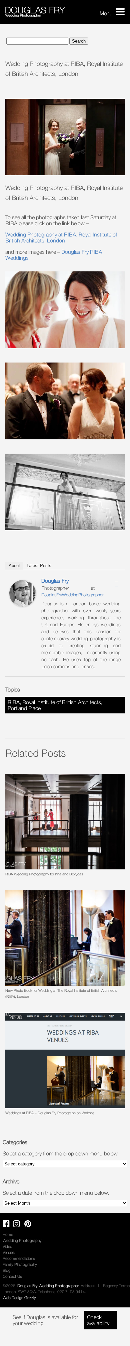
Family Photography (20, 1264)
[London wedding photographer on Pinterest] (29, 1225)
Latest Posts (39, 565)
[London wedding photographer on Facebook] (8, 1225)
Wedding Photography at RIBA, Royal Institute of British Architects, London (61, 237)
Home (8, 1234)
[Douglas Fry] (22, 605)
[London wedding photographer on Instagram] (18, 1225)
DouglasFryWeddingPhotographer (72, 594)
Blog (7, 1270)
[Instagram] (108, 582)
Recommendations (19, 1258)
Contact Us (12, 1276)
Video (7, 1246)
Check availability (98, 1320)
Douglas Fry (55, 581)
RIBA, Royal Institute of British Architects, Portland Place (55, 705)
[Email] (116, 584)
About (14, 565)
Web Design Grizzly (19, 1297)
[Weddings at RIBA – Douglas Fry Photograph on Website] (65, 1060)
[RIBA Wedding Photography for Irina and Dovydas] (65, 821)
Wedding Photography (22, 1240)
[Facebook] (99, 582)
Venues (9, 1252)
